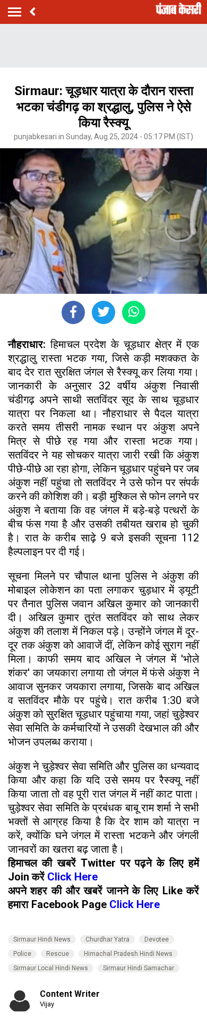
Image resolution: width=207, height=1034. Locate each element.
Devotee (156, 939)
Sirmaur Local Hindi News (50, 968)
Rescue (57, 953)
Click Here (72, 876)
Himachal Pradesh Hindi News (128, 953)
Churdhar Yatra (107, 939)
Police (22, 953)
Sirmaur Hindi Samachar (138, 968)
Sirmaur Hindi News (42, 939)
